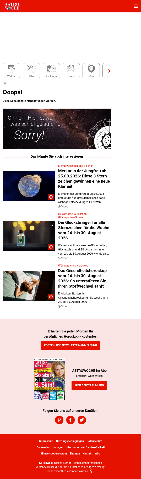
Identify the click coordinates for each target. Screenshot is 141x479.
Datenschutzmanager (49, 447)
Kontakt (87, 453)
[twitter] (82, 420)
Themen (75, 453)
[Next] (108, 71)
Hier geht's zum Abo (89, 385)
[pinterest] (59, 420)
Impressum (46, 441)
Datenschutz (94, 441)
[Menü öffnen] (136, 6)
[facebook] (70, 420)
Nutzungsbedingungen (70, 441)
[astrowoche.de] (12, 6)
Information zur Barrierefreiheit (85, 447)
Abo (97, 453)
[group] (55, 71)
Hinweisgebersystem (54, 453)
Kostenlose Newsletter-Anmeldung (70, 345)
